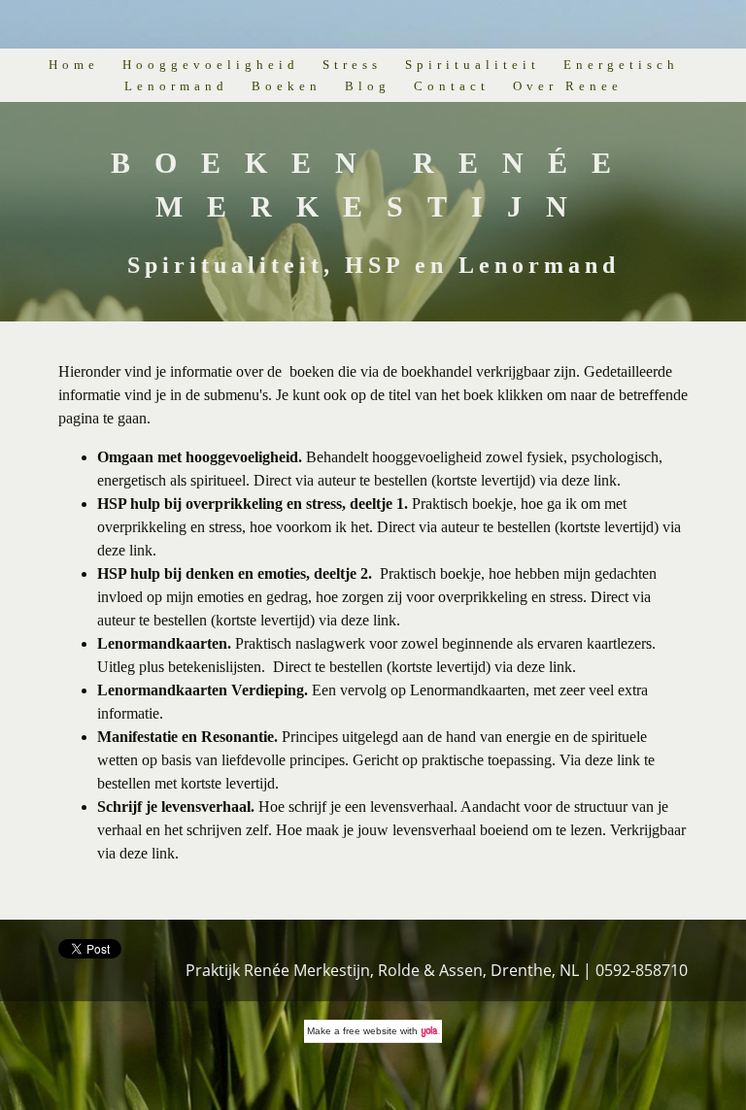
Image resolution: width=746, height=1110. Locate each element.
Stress (352, 64)
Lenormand (176, 86)
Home (74, 64)
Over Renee (568, 86)
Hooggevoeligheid (210, 64)
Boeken (287, 86)
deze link (589, 480)
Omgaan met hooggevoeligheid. (199, 457)
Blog (367, 86)
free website (370, 1031)
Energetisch (621, 64)
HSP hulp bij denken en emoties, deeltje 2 (232, 573)
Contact (452, 86)
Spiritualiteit (472, 64)
